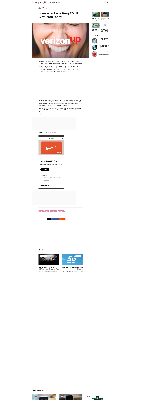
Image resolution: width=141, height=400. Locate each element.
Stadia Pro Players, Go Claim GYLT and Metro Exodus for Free (48, 268)
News (35, 396)
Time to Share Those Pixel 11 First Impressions (105, 19)
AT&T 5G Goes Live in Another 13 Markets (72, 268)
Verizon (54, 211)
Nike (47, 211)
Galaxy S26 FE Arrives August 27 (95, 30)
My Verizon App (52, 132)
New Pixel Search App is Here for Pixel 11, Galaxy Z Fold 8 (104, 30)
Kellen (43, 7)
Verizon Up (61, 211)
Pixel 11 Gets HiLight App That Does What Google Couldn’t (96, 19)
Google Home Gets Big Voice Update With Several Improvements (103, 53)
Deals (88, 396)
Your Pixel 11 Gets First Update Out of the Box (103, 39)
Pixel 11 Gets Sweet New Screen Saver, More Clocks (103, 46)
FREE (41, 211)
